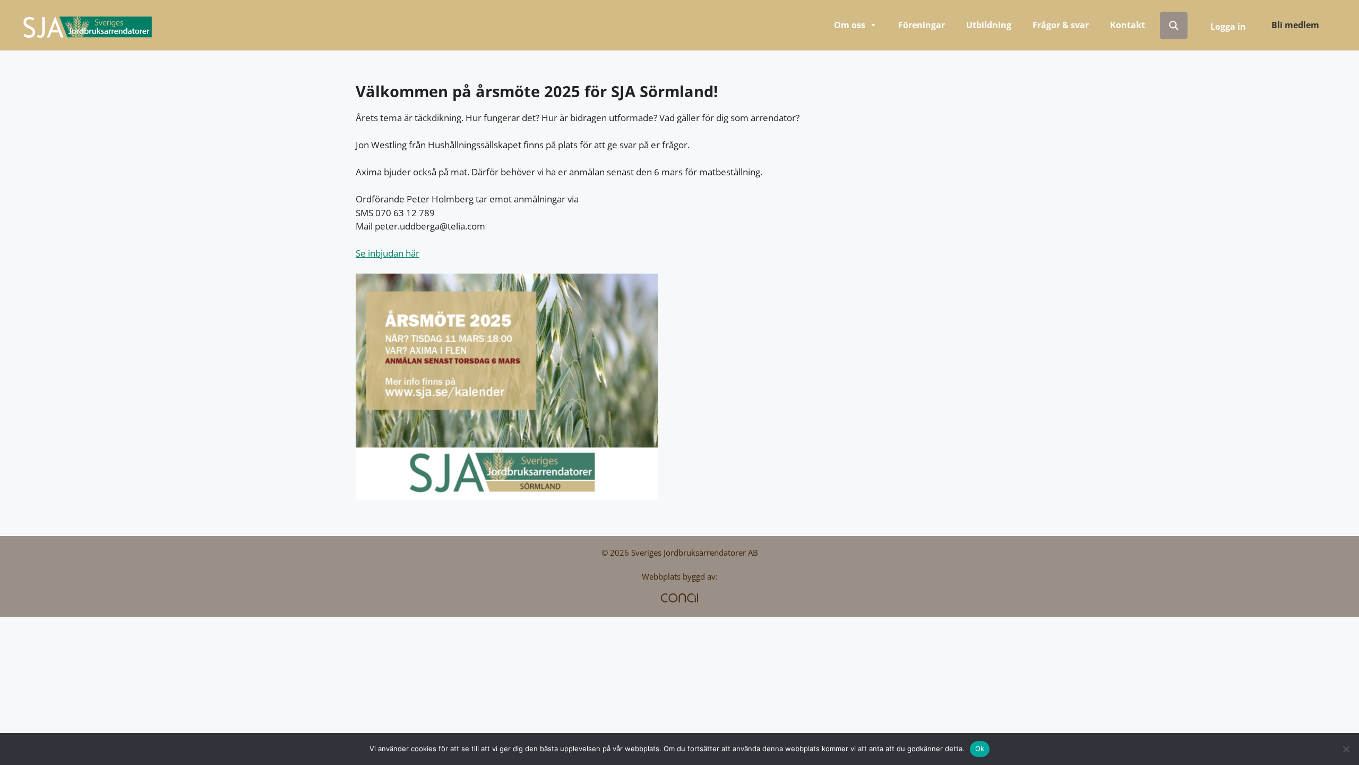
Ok (980, 748)
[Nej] (1345, 749)
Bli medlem (1295, 25)
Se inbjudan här (387, 253)
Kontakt (1127, 25)
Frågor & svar (1061, 25)
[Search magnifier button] (1173, 25)
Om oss (849, 25)
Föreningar (921, 25)
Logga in (1228, 26)
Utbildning (988, 25)
